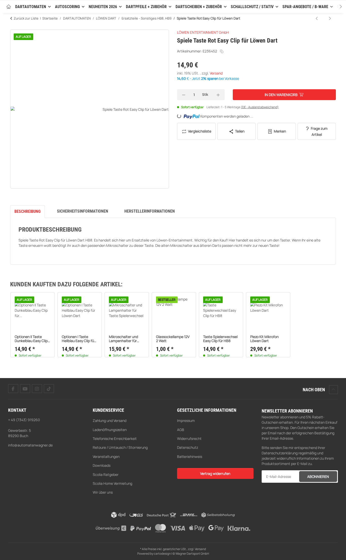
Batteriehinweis (189, 456)
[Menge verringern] (183, 94)
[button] (336, 7)
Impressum (186, 420)
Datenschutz (187, 447)
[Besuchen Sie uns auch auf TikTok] (49, 388)
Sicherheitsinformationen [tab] (82, 211)
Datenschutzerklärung (280, 453)
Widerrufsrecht (189, 438)
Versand (216, 73)
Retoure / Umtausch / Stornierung (120, 447)
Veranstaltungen (106, 456)
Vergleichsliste (199, 131)
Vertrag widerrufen (215, 473)
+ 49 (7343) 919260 (24, 419)
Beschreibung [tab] (27, 211)
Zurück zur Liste (26, 18)
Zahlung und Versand (109, 420)
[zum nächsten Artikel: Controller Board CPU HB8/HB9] (329, 18)
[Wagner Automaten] (8, 7)
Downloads (101, 465)
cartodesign (162, 553)
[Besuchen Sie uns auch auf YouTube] (25, 388)
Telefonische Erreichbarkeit (115, 438)
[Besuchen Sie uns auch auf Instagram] (37, 388)
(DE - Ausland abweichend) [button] (260, 107)
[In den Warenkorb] (14, 27)
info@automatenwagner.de (30, 445)
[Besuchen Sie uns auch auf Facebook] (13, 388)
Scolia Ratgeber (106, 474)
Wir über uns (103, 492)
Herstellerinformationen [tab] (149, 211)
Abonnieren (318, 476)
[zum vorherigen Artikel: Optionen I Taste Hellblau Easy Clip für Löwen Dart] (317, 18)
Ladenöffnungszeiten (110, 429)
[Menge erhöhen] (218, 94)
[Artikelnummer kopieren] (221, 51)
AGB (180, 429)
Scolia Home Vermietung (112, 483)
